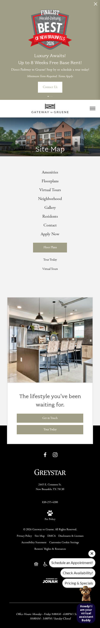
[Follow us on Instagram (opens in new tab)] (55, 454)
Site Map (40, 536)
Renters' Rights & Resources (50, 549)
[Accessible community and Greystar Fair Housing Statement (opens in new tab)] (45, 564)
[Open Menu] (92, 108)
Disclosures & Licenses (70, 536)
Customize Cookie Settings (64, 542)
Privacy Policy (24, 536)
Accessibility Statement (34, 542)
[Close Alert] (95, 5)
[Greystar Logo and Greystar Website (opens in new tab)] (50, 472)
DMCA (51, 536)
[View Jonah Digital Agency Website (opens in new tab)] (50, 580)
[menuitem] (50, 172)
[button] (48, 96)
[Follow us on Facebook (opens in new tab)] (45, 454)
